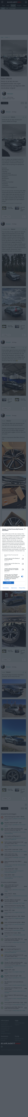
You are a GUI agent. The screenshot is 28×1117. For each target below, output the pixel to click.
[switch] (22, 559)
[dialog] (14, 558)
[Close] (25, 529)
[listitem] (14, 555)
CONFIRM (8, 582)
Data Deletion (6, 587)
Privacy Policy (22, 587)
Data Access (14, 587)
